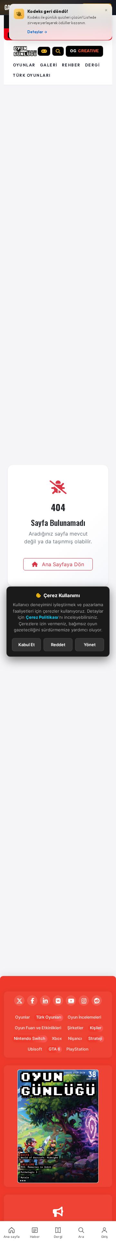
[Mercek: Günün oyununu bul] (58, 51)
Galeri (48, 65)
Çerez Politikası (42, 617)
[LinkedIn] (45, 1000)
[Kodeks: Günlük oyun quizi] (44, 51)
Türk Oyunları (48, 1017)
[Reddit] (97, 1000)
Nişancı (75, 1038)
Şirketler (75, 1027)
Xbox (57, 1038)
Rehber (71, 65)
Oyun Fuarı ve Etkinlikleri (38, 1027)
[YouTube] (71, 1000)
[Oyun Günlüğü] (25, 51)
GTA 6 (54, 1049)
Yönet (90, 644)
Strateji (95, 1038)
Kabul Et (26, 644)
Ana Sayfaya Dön (62, 564)
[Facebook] (32, 1000)
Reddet (58, 644)
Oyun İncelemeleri (84, 1017)
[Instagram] (84, 1000)
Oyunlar (24, 65)
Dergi (92, 65)
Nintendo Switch (29, 1038)
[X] (19, 1000)
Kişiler (96, 1027)
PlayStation (77, 1049)
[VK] (58, 1000)
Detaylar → (37, 32)
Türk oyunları (32, 75)
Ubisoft (35, 1049)
